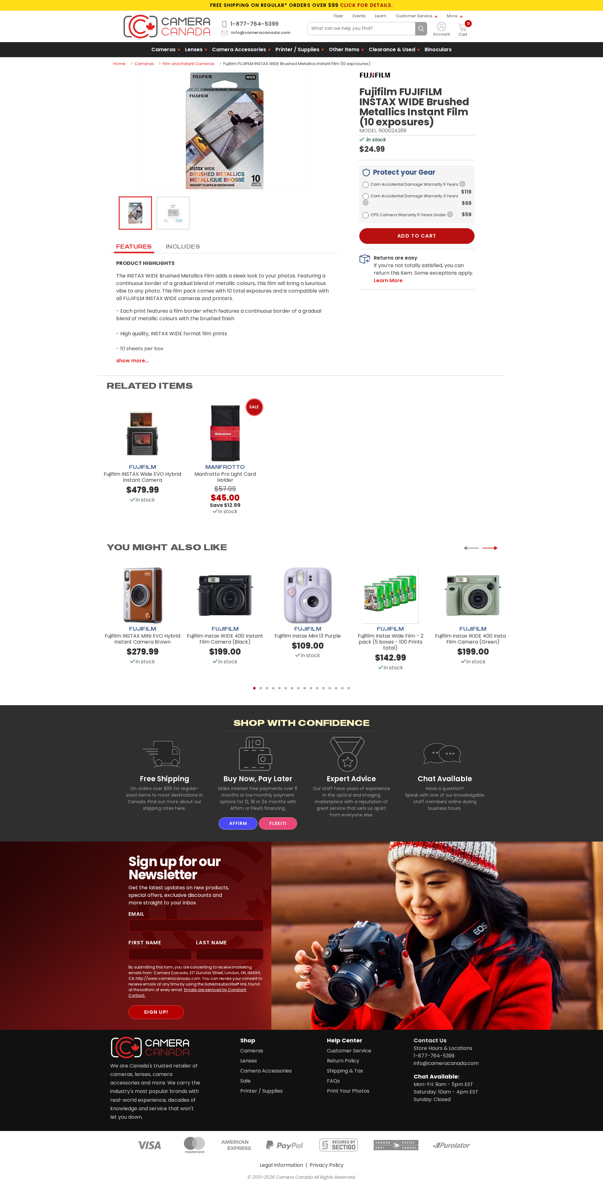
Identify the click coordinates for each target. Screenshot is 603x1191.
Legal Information (281, 1165)
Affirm (238, 823)
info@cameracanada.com (261, 33)
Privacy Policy (327, 1165)
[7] (292, 688)
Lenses (194, 49)
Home (119, 64)
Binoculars (438, 49)
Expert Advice (351, 779)
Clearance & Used (392, 49)
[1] (254, 688)
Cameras (163, 49)
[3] (267, 688)
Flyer (338, 16)
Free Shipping (164, 779)
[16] (348, 688)
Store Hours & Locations (443, 1048)
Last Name (211, 942)
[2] (260, 688)
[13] (330, 688)
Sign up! (156, 1012)
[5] (279, 688)
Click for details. (366, 5)
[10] (311, 688)
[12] (323, 688)
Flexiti (277, 823)
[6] (286, 688)
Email (136, 914)
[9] (304, 688)
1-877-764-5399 (255, 24)
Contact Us (430, 1040)
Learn (380, 16)
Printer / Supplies (297, 49)
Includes (183, 246)
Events (359, 16)
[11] (317, 688)
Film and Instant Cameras (189, 64)
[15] (342, 688)
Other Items (344, 49)
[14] (336, 688)
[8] (298, 688)
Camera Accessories (239, 49)
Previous (471, 548)
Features (134, 246)
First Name (144, 942)
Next (490, 548)
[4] (273, 688)
